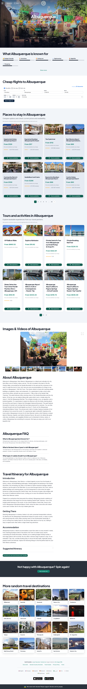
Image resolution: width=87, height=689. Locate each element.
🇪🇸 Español (35, 670)
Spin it (38, 29)
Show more (43, 70)
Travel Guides (48, 664)
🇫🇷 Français (28, 670)
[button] (82, 334)
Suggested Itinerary (12, 548)
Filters (46, 29)
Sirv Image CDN (58, 662)
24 (51, 201)
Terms (62, 664)
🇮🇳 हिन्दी (47, 673)
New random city (43, 571)
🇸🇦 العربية (55, 670)
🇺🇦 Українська (41, 673)
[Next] (54, 202)
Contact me (43, 662)
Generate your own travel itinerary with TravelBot (15, 555)
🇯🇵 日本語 (66, 670)
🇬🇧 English (20, 670)
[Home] (43, 3)
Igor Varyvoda (36, 662)
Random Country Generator (36, 664)
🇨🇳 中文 (61, 670)
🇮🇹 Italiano (49, 670)
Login (83, 3)
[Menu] (2, 3)
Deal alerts (25, 664)
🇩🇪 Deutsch (42, 670)
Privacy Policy (56, 664)
